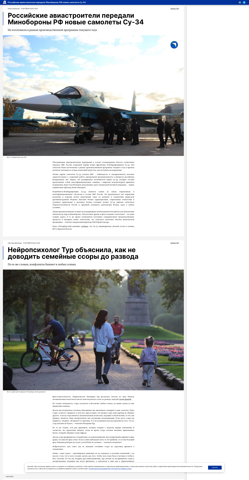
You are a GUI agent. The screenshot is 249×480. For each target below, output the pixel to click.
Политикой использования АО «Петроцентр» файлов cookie (110, 469)
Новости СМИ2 (9, 476)
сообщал (84, 226)
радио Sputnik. (126, 399)
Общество (175, 9)
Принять (215, 467)
